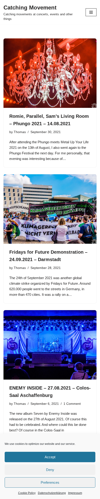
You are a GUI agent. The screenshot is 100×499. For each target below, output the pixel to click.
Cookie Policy (27, 493)
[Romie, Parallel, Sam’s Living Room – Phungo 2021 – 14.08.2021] (50, 73)
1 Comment (72, 403)
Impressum (75, 493)
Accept (50, 457)
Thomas (20, 132)
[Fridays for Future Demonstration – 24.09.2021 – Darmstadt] (50, 209)
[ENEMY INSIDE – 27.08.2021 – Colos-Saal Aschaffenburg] (50, 345)
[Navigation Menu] (91, 12)
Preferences (50, 482)
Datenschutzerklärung (52, 493)
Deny (50, 470)
